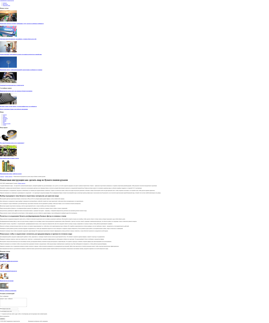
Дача (4, 116)
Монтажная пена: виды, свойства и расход (11, 173)
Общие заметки (8, 176)
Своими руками (6, 123)
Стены (4, 124)
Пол (4, 122)
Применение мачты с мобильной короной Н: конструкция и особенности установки (21, 69)
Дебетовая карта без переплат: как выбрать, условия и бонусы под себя (18, 39)
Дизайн (4, 119)
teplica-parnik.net (24, 321)
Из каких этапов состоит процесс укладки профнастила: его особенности (18, 106)
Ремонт (4, 121)
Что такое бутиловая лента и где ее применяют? (12, 143)
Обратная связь (6, 5)
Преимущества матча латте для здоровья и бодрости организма (16, 91)
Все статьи (5, 4)
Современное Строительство (7, 0)
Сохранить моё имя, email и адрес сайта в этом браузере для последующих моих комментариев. (24, 313)
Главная (5, 3)
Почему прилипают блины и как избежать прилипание (14, 109)
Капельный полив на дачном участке (9, 158)
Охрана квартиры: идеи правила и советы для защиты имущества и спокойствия (21, 54)
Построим (5, 118)
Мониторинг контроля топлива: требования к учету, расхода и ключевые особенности (22, 23)
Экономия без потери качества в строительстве (12, 85)
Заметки (5, 117)
